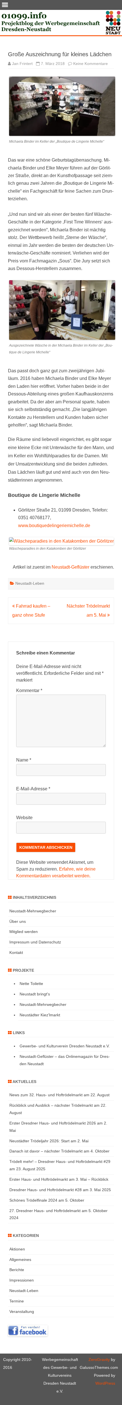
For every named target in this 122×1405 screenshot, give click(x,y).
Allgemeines (20, 1259)
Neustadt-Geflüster (70, 567)
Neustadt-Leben (29, 583)
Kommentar (29, 690)
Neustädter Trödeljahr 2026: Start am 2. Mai (49, 1141)
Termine (16, 1301)
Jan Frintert (22, 63)
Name (23, 760)
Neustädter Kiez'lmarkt (40, 1015)
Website (24, 817)
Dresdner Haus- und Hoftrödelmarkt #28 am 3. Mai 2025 (60, 1189)
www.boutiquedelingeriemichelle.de (54, 525)
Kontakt (16, 952)
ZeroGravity (99, 1359)
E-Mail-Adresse (33, 788)
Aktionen (17, 1249)
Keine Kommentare (90, 63)
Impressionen (21, 1280)
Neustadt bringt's (35, 994)
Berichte (16, 1269)
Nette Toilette (31, 983)
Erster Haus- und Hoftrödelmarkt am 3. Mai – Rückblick (58, 1179)
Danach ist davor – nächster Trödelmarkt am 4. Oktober (59, 1151)
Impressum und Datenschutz (35, 942)
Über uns (17, 921)
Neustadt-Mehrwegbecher (32, 911)
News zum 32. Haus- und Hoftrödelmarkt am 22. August (59, 1095)
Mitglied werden (23, 931)
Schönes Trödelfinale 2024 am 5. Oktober (46, 1200)
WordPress (105, 1383)
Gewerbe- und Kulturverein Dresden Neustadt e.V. (65, 1046)
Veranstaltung (21, 1311)
